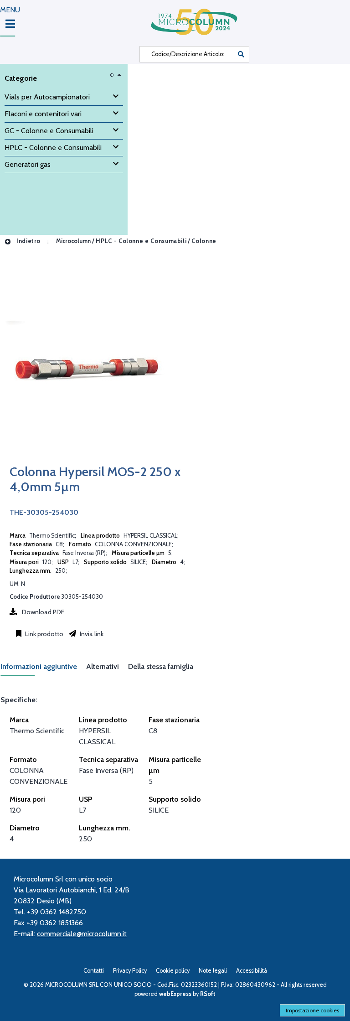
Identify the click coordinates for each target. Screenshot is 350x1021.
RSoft (208, 993)
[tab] (43, 669)
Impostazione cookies (312, 1010)
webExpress (175, 993)
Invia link (90, 634)
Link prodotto (43, 634)
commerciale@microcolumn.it (82, 933)
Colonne (203, 241)
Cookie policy (173, 970)
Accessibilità (251, 970)
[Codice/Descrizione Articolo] (241, 54)
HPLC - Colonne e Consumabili (141, 241)
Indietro (28, 241)
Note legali (213, 970)
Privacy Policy (130, 970)
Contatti (93, 970)
